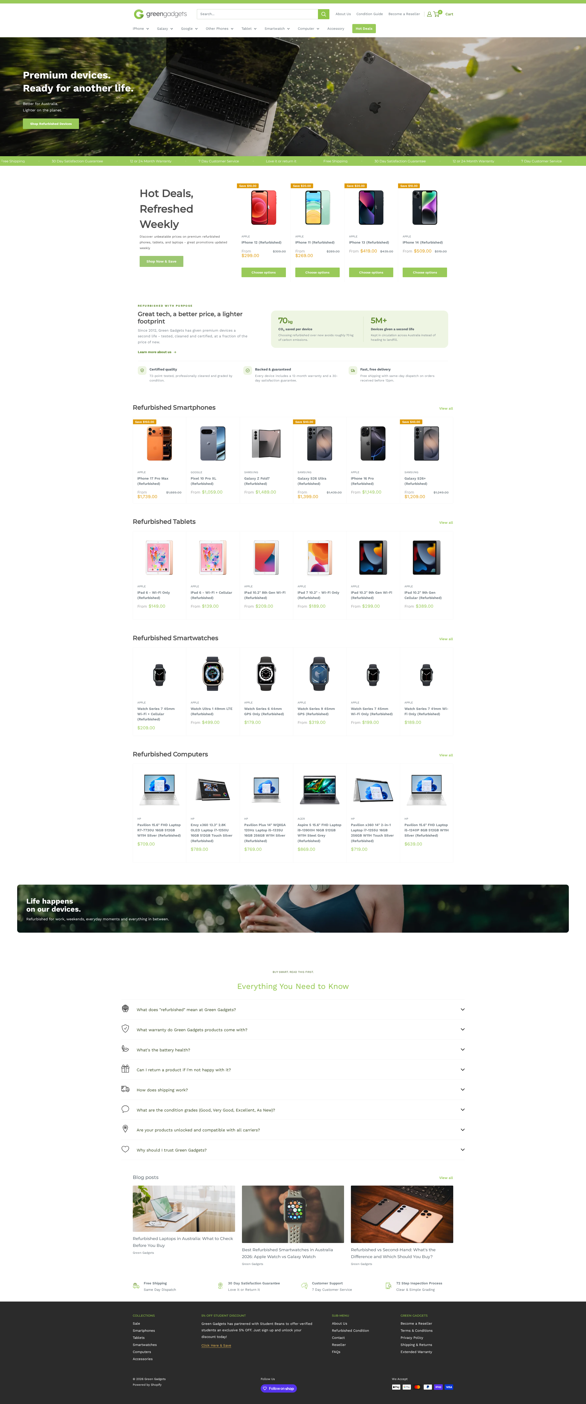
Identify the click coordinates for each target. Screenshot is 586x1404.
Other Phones (217, 29)
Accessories (143, 1359)
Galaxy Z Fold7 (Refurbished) (257, 481)
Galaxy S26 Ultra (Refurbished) (312, 481)
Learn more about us (154, 352)
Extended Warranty (416, 1352)
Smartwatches (145, 1345)
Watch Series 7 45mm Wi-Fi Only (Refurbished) (372, 711)
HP (139, 819)
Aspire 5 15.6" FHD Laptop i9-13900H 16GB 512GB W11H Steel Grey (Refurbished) (319, 833)
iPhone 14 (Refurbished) (423, 242)
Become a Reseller (404, 14)
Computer (306, 29)
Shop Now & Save (161, 261)
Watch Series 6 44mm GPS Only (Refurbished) (264, 711)
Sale (136, 1323)
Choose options (264, 272)
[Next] (452, 231)
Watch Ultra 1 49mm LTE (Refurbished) (212, 711)
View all (446, 408)
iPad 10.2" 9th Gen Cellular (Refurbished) (423, 595)
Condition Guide (369, 14)
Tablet (246, 29)
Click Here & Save (216, 1345)
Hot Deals (364, 29)
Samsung (251, 472)
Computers (142, 1352)
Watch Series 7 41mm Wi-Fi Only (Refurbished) (426, 711)
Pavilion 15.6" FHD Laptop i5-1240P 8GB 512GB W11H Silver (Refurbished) (426, 830)
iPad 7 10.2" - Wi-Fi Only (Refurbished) (318, 595)
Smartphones (144, 1331)
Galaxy (162, 29)
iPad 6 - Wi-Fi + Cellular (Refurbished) (211, 595)
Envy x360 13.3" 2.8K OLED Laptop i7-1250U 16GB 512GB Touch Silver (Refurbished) (211, 833)
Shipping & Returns (416, 1345)
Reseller (339, 1345)
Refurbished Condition (350, 1331)
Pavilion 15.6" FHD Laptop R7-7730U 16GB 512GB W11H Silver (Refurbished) (159, 830)
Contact (338, 1338)
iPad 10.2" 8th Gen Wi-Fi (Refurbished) (264, 595)
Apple (245, 236)
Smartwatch (275, 29)
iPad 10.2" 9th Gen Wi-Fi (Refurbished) (371, 595)
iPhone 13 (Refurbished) (369, 242)
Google (187, 29)
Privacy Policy (412, 1338)
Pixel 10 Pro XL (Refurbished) (203, 481)
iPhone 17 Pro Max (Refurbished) (152, 481)
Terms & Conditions (417, 1331)
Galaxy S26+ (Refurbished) (415, 481)
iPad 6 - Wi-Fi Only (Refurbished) (153, 595)
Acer (301, 819)
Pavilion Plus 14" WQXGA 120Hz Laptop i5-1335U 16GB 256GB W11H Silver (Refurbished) (265, 833)
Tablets (139, 1338)
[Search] (323, 14)
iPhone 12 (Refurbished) (261, 242)
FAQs (336, 1352)
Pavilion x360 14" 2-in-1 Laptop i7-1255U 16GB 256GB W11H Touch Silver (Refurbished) (372, 833)
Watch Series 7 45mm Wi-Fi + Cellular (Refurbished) (156, 714)
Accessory (335, 29)
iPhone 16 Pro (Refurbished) (362, 481)
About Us (343, 14)
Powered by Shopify (147, 1384)
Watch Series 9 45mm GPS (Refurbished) (316, 711)
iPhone (138, 29)
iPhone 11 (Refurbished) (315, 242)
